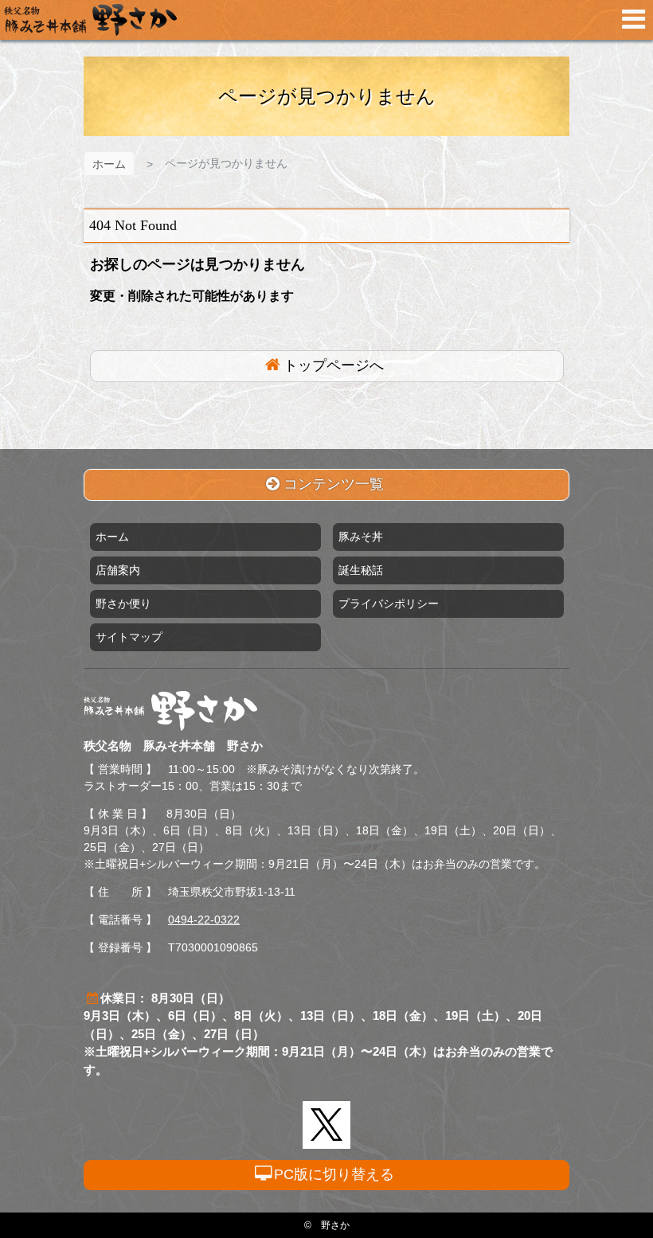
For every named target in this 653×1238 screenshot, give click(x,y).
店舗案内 (118, 570)
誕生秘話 (360, 570)
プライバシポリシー (388, 603)
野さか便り (123, 603)
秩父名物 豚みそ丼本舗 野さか (90, 20)
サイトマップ (129, 637)
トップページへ (333, 365)
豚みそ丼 (360, 536)
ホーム (109, 164)
